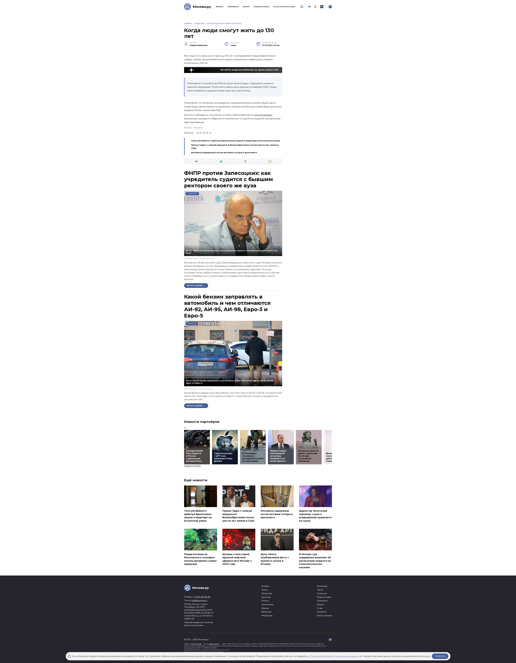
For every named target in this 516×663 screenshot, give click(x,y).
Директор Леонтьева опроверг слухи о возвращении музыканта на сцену (315, 515)
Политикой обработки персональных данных (335, 656)
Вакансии (266, 612)
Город (264, 590)
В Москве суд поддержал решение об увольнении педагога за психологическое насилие (315, 561)
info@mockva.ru (199, 600)
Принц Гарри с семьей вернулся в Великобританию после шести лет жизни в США (238, 515)
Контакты (322, 612)
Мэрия (246, 7)
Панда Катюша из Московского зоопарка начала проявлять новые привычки (200, 559)
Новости (192, 324)
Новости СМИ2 (192, 466)
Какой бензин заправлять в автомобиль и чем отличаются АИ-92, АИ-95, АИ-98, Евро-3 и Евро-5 (227, 306)
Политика (322, 593)
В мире (265, 586)
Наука (320, 590)
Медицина (266, 615)
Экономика (267, 604)
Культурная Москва (284, 7)
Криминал (233, 7)
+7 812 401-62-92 (202, 597)
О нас (320, 608)
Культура (266, 597)
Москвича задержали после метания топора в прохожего (224, 152)
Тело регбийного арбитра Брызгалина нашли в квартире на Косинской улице (235, 140)
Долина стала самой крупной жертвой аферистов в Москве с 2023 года (237, 559)
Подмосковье (261, 7)
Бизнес (220, 7)
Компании (322, 601)
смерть (198, 127)
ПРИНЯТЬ (440, 656)
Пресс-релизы (324, 615)
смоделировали (263, 115)
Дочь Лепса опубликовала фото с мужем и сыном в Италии (275, 559)
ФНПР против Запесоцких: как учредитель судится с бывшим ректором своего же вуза (228, 179)
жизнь (189, 127)
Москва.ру (202, 7)
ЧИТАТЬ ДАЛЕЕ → (196, 285)
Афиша (265, 608)
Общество (192, 193)
